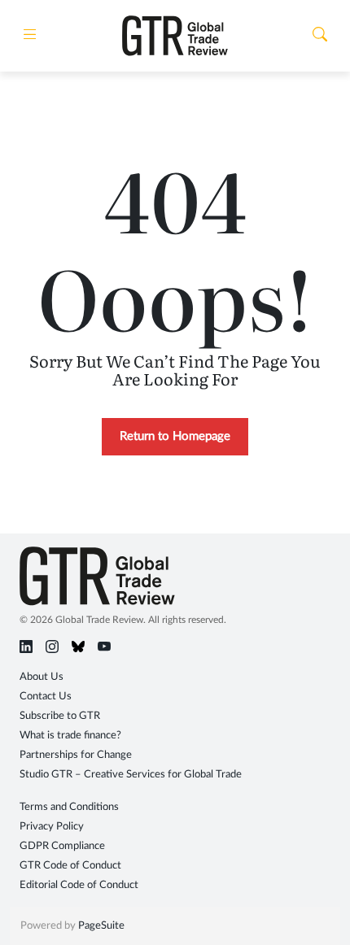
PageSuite (101, 926)
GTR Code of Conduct (70, 865)
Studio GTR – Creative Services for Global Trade (131, 774)
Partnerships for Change (76, 755)
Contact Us (46, 696)
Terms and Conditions (69, 807)
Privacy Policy (52, 826)
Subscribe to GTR (60, 716)
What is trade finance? (70, 735)
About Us (41, 677)
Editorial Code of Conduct (79, 885)
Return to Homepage (175, 436)
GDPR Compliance (62, 846)
